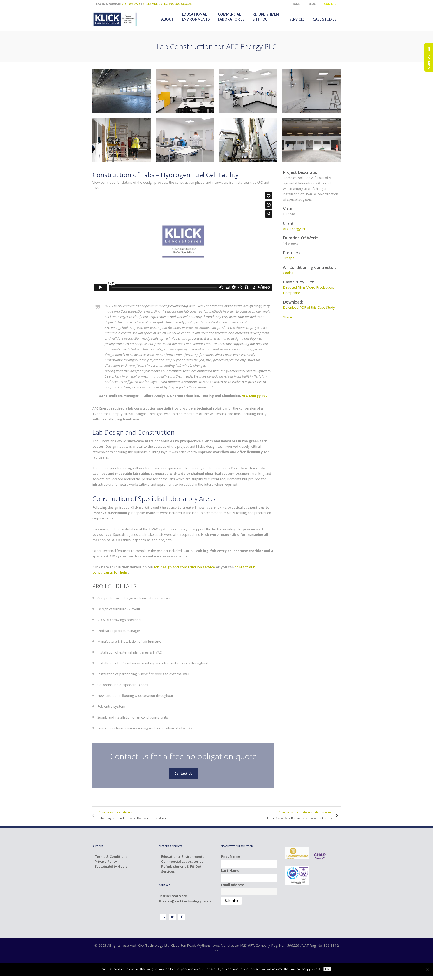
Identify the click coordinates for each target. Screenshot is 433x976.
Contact (331, 4)
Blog (312, 4)
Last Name (230, 870)
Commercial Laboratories (182, 861)
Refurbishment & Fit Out (181, 866)
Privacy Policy (106, 861)
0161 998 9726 (130, 4)
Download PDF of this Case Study (309, 307)
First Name (230, 856)
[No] (427, 969)
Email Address (233, 884)
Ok (327, 969)
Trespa (288, 258)
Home (296, 4)
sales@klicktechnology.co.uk (167, 4)
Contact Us (183, 773)
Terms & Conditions (111, 856)
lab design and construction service (184, 567)
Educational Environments (182, 856)
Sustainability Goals (111, 866)
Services (168, 871)
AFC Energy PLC (255, 395)
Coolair (288, 272)
